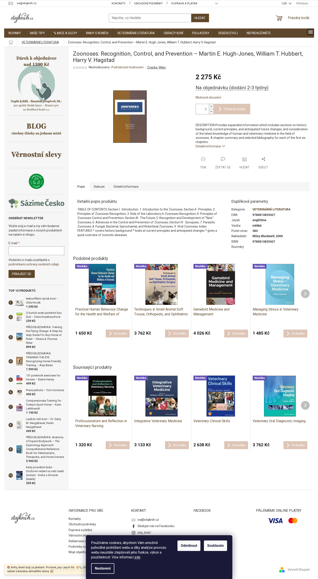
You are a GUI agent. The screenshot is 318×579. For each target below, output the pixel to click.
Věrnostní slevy (79, 535)
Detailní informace (208, 146)
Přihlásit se (21, 274)
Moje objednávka (80, 552)
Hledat (200, 18)
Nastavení (103, 568)
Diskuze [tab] (99, 186)
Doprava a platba (184, 3)
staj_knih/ (144, 532)
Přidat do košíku (235, 109)
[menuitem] (14, 33)
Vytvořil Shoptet (299, 569)
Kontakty (118, 3)
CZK (285, 3)
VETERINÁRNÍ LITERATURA (271, 209)
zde (137, 557)
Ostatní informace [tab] (126, 186)
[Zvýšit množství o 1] (211, 106)
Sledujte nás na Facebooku (155, 526)
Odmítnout (189, 546)
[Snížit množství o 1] (211, 111)
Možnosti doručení (208, 97)
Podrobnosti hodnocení (127, 67)
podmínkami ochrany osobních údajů (34, 264)
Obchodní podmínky (148, 3)
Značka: (156, 67)
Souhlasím (215, 546)
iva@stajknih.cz (148, 519)
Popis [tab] (81, 186)
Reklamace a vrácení (83, 541)
